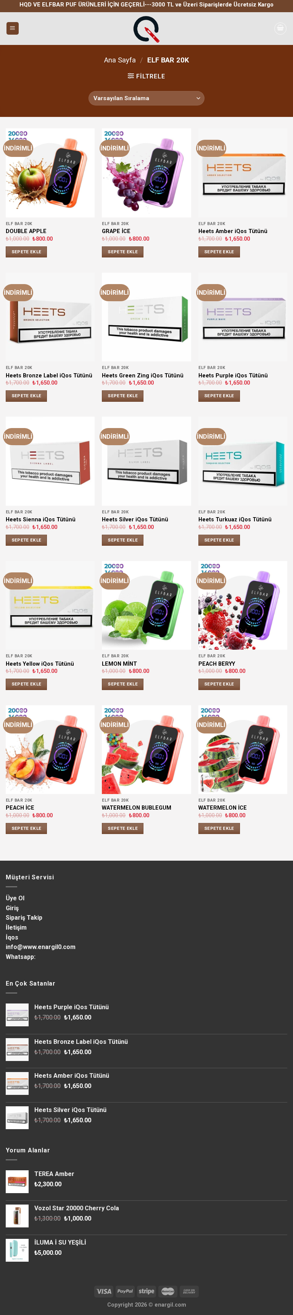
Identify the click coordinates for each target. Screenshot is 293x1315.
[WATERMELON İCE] (242, 749)
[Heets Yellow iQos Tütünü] (50, 605)
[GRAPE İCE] (146, 172)
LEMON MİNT (119, 664)
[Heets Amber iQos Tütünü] (242, 172)
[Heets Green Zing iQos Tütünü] (146, 317)
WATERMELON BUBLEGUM (136, 808)
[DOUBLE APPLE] (50, 172)
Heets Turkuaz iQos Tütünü (235, 519)
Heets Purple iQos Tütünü (233, 375)
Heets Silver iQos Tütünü (135, 519)
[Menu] (12, 28)
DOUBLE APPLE (26, 231)
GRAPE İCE (116, 231)
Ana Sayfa (120, 60)
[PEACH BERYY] (242, 605)
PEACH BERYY (216, 664)
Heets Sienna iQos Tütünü (41, 519)
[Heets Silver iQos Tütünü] (146, 461)
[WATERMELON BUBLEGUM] (146, 749)
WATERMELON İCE (222, 808)
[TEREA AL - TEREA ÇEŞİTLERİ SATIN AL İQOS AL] (146, 28)
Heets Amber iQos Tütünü (232, 231)
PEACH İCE (20, 808)
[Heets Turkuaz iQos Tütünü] (242, 461)
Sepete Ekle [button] (26, 251)
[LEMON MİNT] (146, 605)
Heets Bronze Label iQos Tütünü (49, 375)
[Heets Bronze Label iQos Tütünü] (50, 317)
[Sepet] (280, 28)
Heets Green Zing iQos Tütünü (143, 375)
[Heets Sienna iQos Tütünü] (50, 461)
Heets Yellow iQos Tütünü (40, 664)
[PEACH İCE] (50, 749)
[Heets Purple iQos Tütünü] (242, 317)
